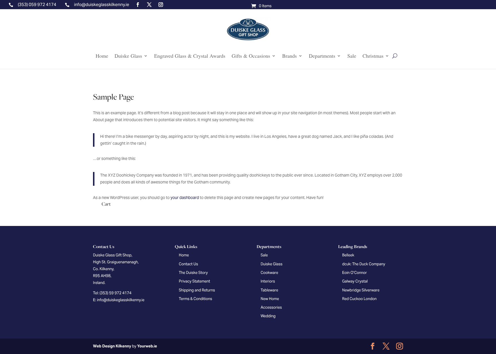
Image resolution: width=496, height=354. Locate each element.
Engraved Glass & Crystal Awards (189, 56)
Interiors (268, 281)
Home (102, 56)
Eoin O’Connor (354, 272)
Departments (322, 56)
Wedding (268, 316)
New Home (270, 298)
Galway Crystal (355, 281)
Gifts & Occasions (251, 56)
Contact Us (188, 264)
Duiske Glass (128, 56)
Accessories (271, 307)
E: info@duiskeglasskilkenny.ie (118, 299)
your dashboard (184, 197)
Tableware (269, 290)
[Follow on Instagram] (160, 4)
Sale (351, 56)
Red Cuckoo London (359, 298)
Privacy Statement (194, 281)
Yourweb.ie (147, 346)
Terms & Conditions (195, 298)
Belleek (348, 255)
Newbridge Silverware (360, 290)
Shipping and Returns (197, 290)
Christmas (373, 56)
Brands (289, 56)
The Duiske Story (193, 272)
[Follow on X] (149, 4)
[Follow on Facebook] (137, 4)
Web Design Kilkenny (112, 346)
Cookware (269, 272)
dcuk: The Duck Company (363, 264)
